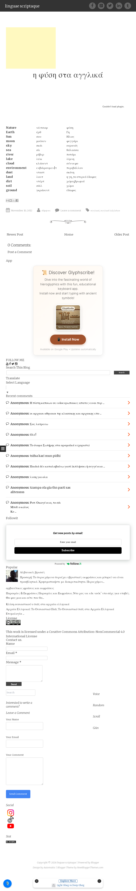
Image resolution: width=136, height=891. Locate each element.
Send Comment (18, 793)
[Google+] (102, 5)
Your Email (12, 737)
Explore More (68, 881)
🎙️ (7, 883)
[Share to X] (13, 200)
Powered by (60, 564)
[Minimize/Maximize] (99, 881)
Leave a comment (71, 210)
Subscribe (68, 550)
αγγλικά (95, 210)
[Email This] (7, 200)
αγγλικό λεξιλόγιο (110, 210)
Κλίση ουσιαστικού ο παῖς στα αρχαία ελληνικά (37, 604)
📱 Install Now (68, 339)
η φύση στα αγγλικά (68, 75)
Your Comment (15, 754)
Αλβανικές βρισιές (32, 572)
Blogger (95, 862)
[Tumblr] (127, 5)
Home (68, 234)
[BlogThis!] (10, 200)
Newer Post (15, 234)
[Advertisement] (31, 48)
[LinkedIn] (120, 5)
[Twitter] (111, 5)
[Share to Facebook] (17, 200)
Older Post (121, 234)
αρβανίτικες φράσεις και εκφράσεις (30, 588)
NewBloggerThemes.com (90, 867)
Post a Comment (20, 252)
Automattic (49, 867)
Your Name (12, 719)
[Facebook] (93, 5)
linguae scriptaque (22, 6)
